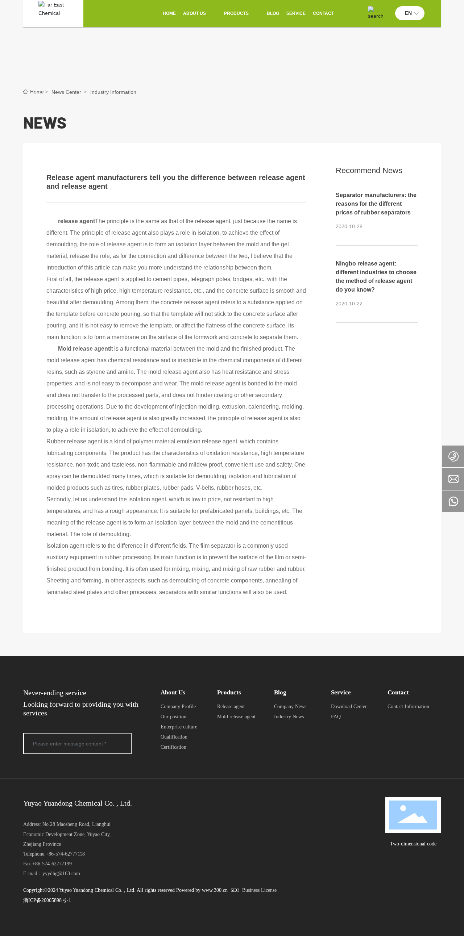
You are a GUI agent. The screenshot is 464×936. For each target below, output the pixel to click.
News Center (66, 92)
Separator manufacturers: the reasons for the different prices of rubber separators (376, 204)
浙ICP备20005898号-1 (47, 900)
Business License (259, 890)
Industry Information (113, 92)
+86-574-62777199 (52, 863)
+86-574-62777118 (65, 854)
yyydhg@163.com (61, 873)
